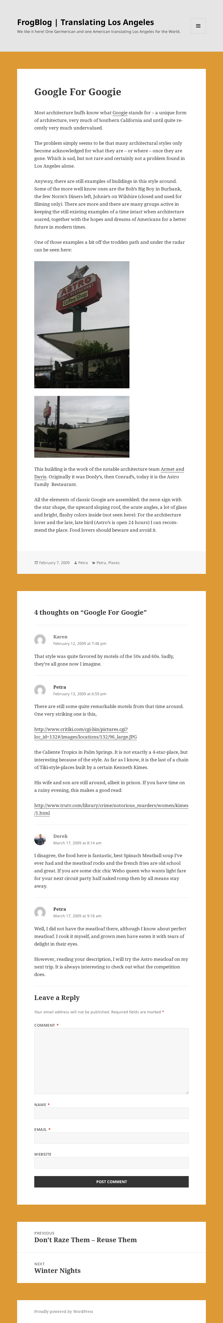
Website (43, 1154)
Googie (120, 112)
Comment (46, 1025)
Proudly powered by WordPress (63, 1311)
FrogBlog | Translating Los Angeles (85, 22)
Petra (83, 562)
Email (42, 1129)
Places (114, 562)
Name (42, 1104)
